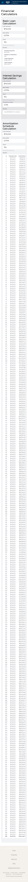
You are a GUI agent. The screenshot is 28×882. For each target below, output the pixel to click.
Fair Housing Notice (17, 874)
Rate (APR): (6, 33)
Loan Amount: (7, 26)
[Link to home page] (8, 2)
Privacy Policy (14, 872)
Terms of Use (6, 872)
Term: (4, 39)
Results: (5, 47)
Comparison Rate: (8, 102)
